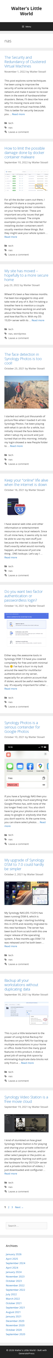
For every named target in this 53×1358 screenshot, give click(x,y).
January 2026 (13, 1254)
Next (19, 1207)
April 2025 (12, 1258)
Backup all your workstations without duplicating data (21, 985)
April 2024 (12, 1267)
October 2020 (14, 1329)
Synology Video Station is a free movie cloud (26, 1099)
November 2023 (15, 1276)
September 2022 (15, 1289)
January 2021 (13, 1316)
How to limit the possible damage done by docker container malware (24, 152)
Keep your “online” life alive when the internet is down (26, 482)
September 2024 (15, 1263)
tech (10, 123)
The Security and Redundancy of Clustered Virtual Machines (25, 61)
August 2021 (13, 1312)
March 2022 (13, 1298)
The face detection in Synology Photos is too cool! (23, 358)
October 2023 (14, 1281)
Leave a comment (18, 132)
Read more (18, 114)
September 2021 (15, 1307)
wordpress (20, 333)
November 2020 (15, 1325)
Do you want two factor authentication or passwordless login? (23, 596)
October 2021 (14, 1303)
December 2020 (15, 1321)
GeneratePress (26, 1353)
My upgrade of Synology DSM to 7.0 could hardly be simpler (24, 864)
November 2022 (15, 1285)
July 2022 (11, 1294)
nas (10, 127)
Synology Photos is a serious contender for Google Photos (22, 727)
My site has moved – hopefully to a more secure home (26, 275)
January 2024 (13, 1272)
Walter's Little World (26, 11)
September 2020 (15, 1334)
